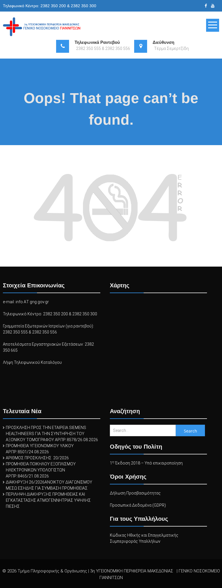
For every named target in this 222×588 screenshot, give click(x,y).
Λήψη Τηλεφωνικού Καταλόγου (32, 362)
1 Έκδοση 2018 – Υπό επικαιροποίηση (146, 463)
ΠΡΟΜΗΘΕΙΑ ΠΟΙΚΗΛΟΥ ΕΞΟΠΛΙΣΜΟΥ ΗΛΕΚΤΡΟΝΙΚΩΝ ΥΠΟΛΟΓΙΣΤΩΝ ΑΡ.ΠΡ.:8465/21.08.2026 (41, 470)
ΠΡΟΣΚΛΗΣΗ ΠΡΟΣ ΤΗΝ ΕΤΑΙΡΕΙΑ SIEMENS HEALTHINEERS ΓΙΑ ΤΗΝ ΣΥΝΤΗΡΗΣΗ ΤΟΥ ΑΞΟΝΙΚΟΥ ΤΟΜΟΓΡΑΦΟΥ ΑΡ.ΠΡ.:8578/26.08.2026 (52, 433)
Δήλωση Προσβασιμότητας (135, 493)
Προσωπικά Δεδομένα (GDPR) (138, 505)
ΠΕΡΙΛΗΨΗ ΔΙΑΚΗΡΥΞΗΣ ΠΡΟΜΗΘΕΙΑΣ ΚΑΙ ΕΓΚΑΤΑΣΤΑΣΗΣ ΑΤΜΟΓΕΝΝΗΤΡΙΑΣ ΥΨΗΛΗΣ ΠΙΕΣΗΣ (48, 500)
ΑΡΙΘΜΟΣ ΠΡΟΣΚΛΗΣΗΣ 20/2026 (37, 458)
